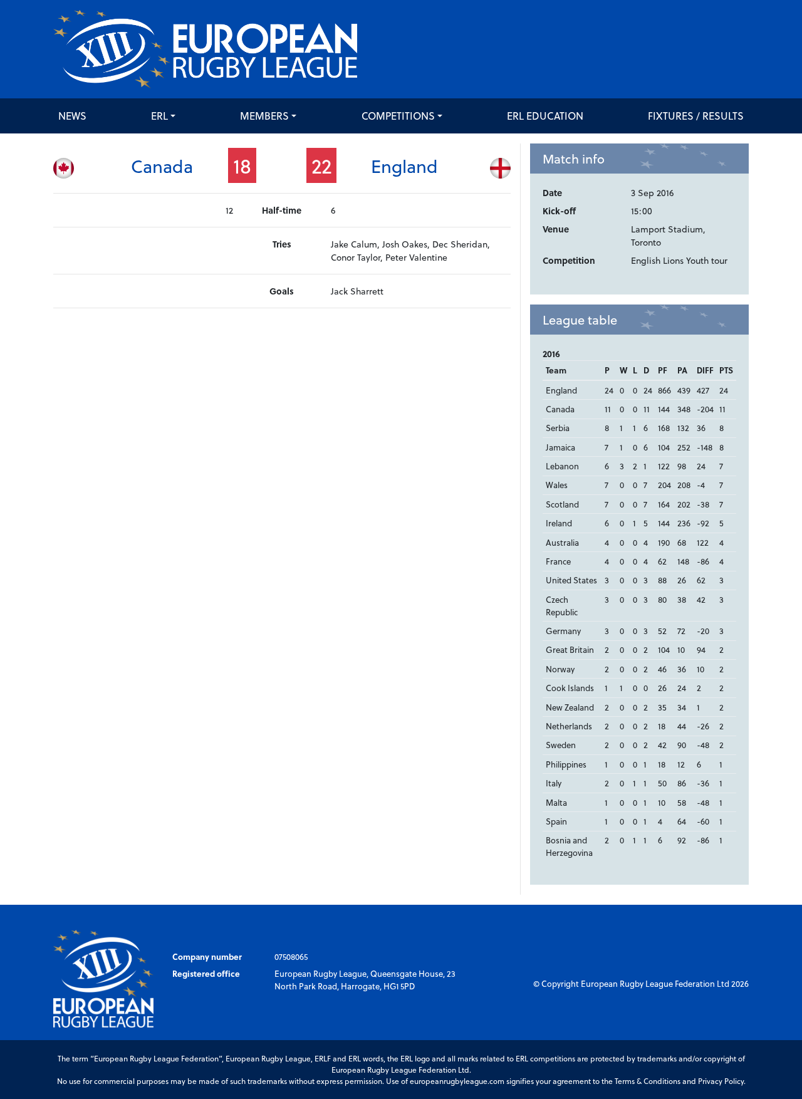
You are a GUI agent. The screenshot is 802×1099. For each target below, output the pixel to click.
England (404, 166)
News (72, 115)
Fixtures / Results (696, 115)
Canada (162, 166)
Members (264, 115)
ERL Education (545, 115)
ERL (159, 115)
